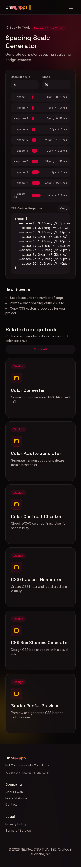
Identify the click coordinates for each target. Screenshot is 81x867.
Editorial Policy (16, 798)
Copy (63, 208)
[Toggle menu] (71, 7)
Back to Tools (20, 27)
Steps (46, 77)
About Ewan (14, 792)
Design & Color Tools (48, 28)
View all (40, 349)
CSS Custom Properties (27, 208)
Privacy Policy (15, 824)
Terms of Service (18, 830)
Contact (11, 804)
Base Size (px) (20, 77)
